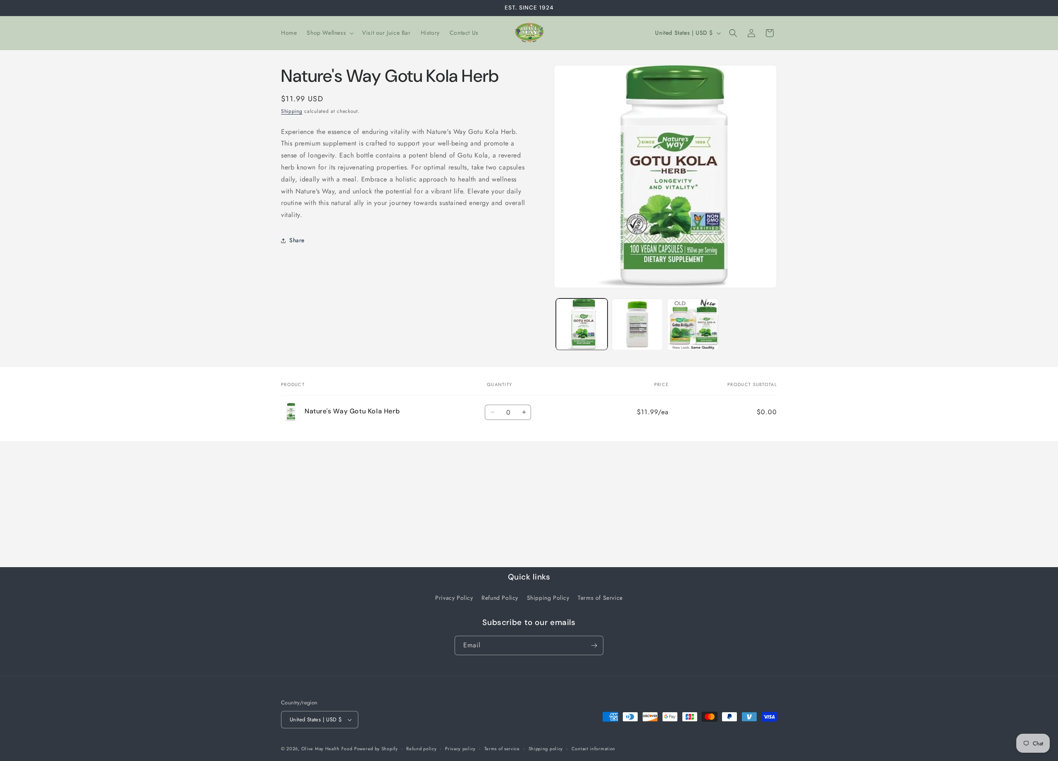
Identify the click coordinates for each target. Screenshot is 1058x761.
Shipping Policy (548, 598)
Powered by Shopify (376, 748)
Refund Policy (499, 598)
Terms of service (502, 748)
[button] (329, 32)
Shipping (292, 111)
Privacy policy (460, 748)
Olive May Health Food (327, 748)
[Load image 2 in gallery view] (637, 324)
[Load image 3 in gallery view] (693, 324)
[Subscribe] (594, 645)
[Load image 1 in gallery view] (582, 324)
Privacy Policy (454, 598)
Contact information (593, 748)
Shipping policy (546, 748)
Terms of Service (600, 598)
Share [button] (297, 240)
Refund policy (421, 748)
